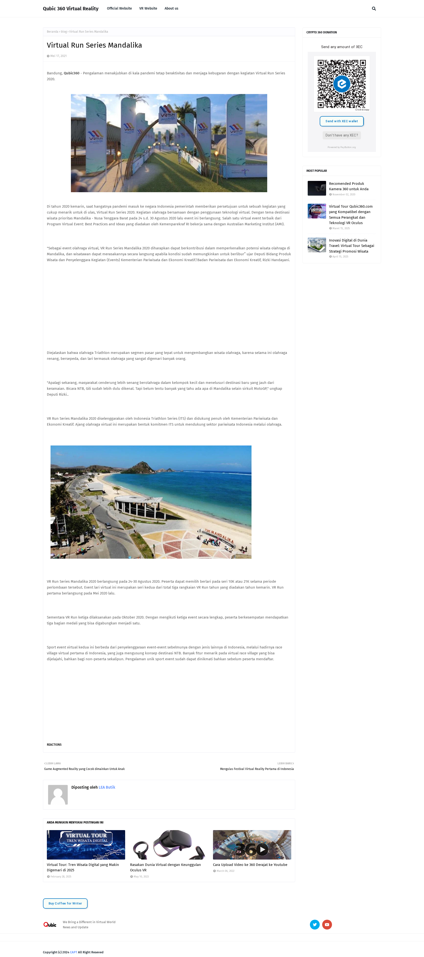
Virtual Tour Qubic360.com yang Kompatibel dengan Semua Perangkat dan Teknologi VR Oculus (351, 214)
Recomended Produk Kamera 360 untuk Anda (349, 186)
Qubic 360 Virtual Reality (70, 9)
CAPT (73, 952)
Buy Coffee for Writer (65, 903)
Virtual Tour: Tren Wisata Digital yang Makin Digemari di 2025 (83, 868)
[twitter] (315, 925)
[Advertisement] (169, 309)
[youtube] (327, 925)
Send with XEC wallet (341, 121)
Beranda (52, 31)
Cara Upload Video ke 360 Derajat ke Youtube (250, 865)
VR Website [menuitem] (148, 8)
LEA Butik (106, 787)
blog (64, 31)
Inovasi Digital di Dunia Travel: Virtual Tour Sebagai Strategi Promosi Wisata (351, 246)
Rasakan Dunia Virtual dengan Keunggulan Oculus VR (165, 868)
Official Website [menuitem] (119, 8)
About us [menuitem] (171, 8)
